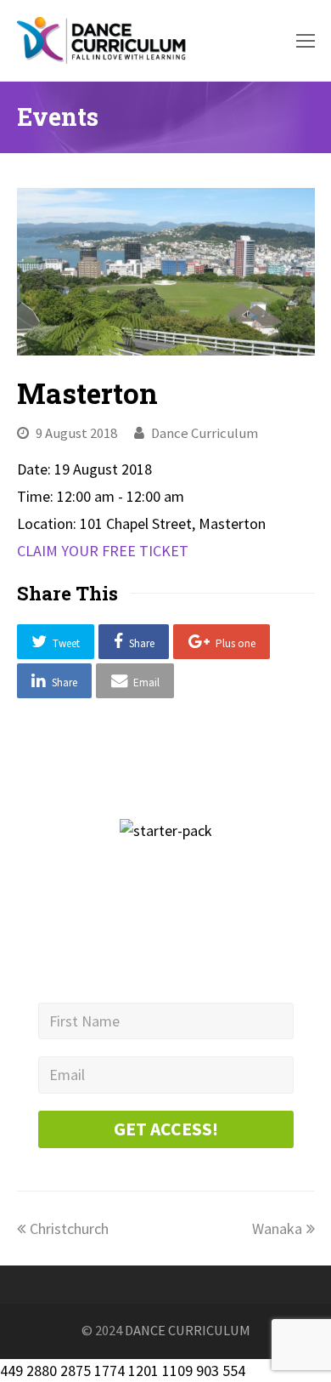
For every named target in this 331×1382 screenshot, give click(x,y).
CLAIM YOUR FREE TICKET (102, 550)
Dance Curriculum (204, 433)
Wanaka (277, 1228)
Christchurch (69, 1228)
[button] (56, 641)
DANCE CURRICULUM (187, 1330)
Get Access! (166, 1129)
